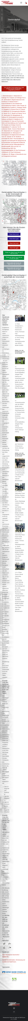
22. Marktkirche (16, 119)
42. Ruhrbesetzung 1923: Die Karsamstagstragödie (11, 148)
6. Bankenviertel (12, 101)
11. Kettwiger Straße (20, 107)
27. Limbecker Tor (14, 127)
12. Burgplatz (5, 109)
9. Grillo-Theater (19, 105)
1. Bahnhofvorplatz (7, 95)
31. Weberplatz (15, 133)
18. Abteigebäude (15, 115)
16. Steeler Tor (6, 113)
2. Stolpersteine (16, 95)
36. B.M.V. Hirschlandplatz (15, 138)
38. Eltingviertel (19, 140)
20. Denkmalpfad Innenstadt (14, 117)
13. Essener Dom (14, 109)
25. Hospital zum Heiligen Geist (10, 125)
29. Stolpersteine (6, 131)
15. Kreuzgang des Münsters (17, 111)
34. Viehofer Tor (9, 136)
